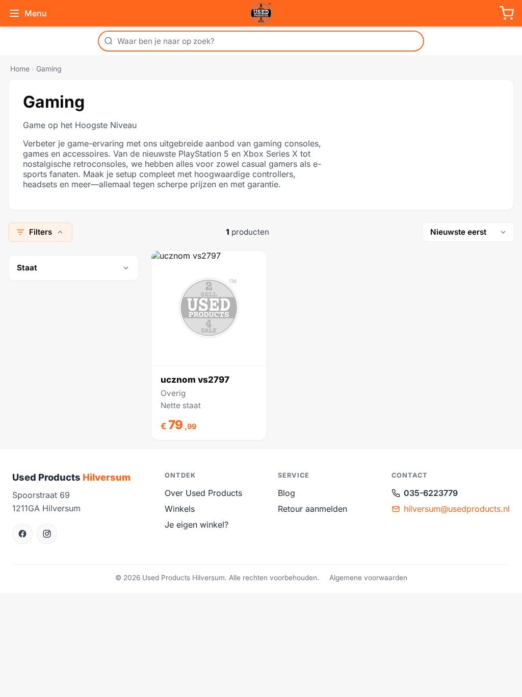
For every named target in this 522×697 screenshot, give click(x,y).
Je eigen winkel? (196, 524)
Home (20, 68)
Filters (40, 232)
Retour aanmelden (312, 509)
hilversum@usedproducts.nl (457, 509)
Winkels (180, 509)
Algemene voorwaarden (368, 578)
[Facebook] (22, 534)
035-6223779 (431, 493)
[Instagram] (47, 534)
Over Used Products (203, 493)
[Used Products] (261, 13)
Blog (286, 493)
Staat (27, 267)
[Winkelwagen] (507, 13)
